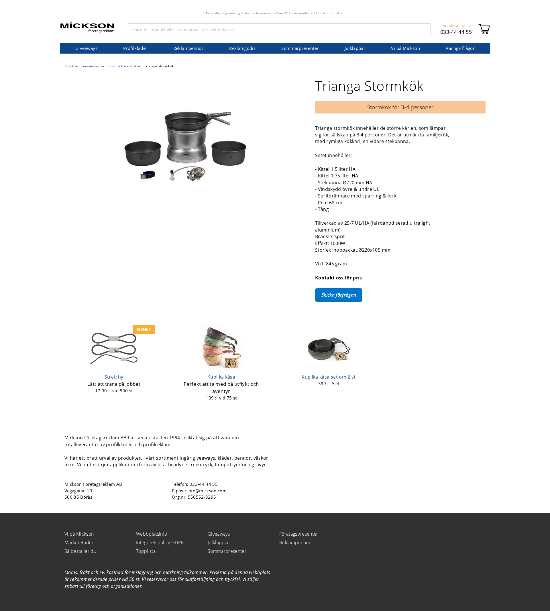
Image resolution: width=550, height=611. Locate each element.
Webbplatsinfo (151, 534)
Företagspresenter (298, 534)
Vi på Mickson (405, 48)
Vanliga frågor (460, 48)
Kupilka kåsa (221, 377)
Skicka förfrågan (338, 295)
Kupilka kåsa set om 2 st (328, 377)
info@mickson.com (207, 490)
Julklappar (355, 48)
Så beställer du (80, 551)
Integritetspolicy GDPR (160, 542)
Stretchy (114, 377)
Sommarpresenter (300, 48)
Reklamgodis (242, 48)
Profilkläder (135, 48)
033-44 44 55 (456, 31)
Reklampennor (188, 48)
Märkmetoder (79, 542)
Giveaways (86, 48)
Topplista (146, 551)
